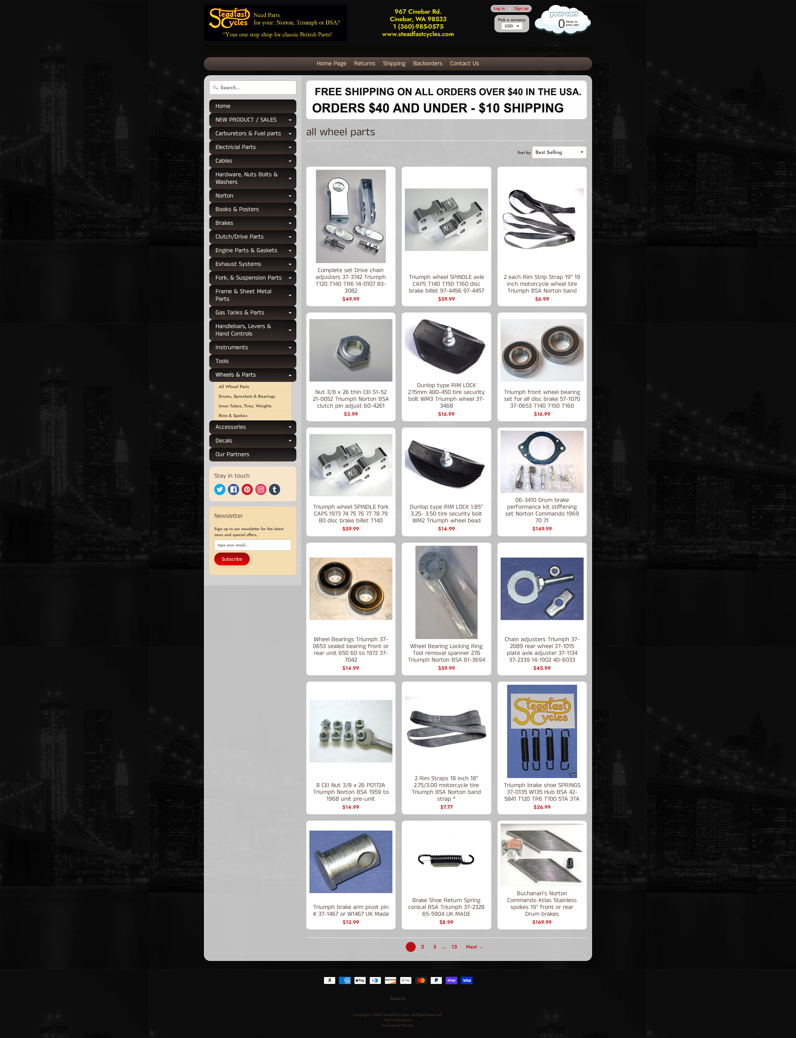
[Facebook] (233, 489)
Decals (255, 442)
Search (398, 998)
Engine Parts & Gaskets (255, 251)
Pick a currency (511, 19)
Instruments (255, 348)
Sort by (523, 152)
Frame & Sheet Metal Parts (255, 295)
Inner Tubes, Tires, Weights (245, 406)
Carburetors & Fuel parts (255, 135)
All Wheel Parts (234, 386)
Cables (255, 162)
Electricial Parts (255, 148)
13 (454, 946)
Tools (222, 361)
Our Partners (232, 454)
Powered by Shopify (398, 1025)
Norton (255, 197)
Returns (364, 63)
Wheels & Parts (255, 376)
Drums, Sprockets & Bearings (247, 396)
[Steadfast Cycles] (275, 23)
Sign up (521, 9)
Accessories (255, 428)
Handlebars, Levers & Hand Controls (255, 330)
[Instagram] (260, 489)
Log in (499, 9)
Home (222, 106)
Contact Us (464, 63)
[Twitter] (219, 489)
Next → (475, 946)
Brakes (255, 224)
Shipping (394, 63)
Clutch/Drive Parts (255, 238)
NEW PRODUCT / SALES (255, 121)
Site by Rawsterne (398, 1019)
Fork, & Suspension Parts (255, 279)
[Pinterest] (247, 489)
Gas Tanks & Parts (255, 314)
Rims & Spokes (233, 415)
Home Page (331, 63)
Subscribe (232, 559)
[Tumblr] (274, 489)
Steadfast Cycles (396, 1014)
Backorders (427, 63)
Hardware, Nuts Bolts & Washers (255, 179)
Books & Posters (255, 210)
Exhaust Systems (255, 265)
